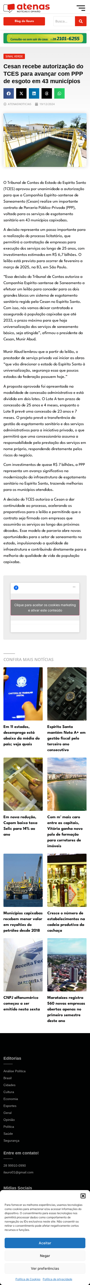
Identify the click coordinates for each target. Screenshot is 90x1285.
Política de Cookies (27, 1279)
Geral (7, 1113)
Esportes (9, 1106)
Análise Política (14, 1071)
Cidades (9, 1085)
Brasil (7, 1078)
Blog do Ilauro (24, 21)
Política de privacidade (57, 1279)
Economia (10, 1099)
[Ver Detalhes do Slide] (45, 38)
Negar (45, 1256)
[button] (83, 1196)
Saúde (8, 1133)
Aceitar (45, 1243)
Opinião (9, 1120)
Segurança (11, 1140)
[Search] (81, 21)
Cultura (8, 1092)
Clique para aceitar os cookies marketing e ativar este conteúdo (45, 607)
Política (8, 1126)
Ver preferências (45, 1268)
